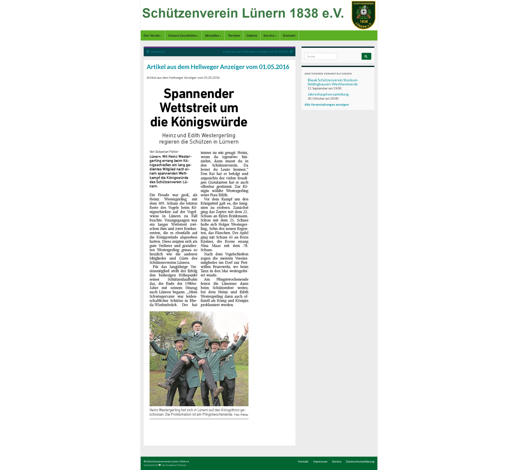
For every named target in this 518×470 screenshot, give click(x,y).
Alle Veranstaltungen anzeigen (327, 104)
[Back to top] (509, 461)
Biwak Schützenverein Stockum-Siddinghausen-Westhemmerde (333, 82)
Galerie (251, 35)
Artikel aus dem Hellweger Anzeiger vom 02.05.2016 (255, 51)
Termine (234, 35)
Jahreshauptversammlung (328, 94)
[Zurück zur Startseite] (259, 15)
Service (269, 35)
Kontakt (289, 35)
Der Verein (152, 35)
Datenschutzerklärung (360, 461)
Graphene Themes (176, 465)
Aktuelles (212, 35)
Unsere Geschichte (182, 35)
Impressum (158, 51)
